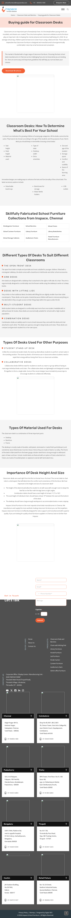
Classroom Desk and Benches (26, 15)
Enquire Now (61, 3)
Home (13, 15)
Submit (40, 620)
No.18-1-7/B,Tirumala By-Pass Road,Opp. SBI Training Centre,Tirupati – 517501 (48, 835)
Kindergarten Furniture (11, 226)
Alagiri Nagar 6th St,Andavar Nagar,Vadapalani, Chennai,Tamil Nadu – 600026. (12, 727)
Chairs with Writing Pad (58, 645)
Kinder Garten (55, 660)
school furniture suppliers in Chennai (40, 514)
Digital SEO (48, 913)
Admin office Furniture (57, 671)
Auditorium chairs (56, 667)
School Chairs (52, 226)
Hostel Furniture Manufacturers (53, 238)
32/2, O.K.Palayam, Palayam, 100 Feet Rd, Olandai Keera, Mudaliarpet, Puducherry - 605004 (14, 781)
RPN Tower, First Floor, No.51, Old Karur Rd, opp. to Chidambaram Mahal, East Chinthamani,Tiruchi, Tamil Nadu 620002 (51, 782)
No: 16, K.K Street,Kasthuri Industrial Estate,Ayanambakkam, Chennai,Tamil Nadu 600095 (48, 889)
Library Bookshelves (55, 231)
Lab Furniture (54, 656)
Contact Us (32, 646)
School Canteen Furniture (12, 231)
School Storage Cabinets (11, 238)
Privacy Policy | (24, 913)
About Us (31, 643)
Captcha (39, 609)
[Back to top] (66, 913)
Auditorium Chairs (32, 238)
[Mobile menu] (63, 9)
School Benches (31, 226)
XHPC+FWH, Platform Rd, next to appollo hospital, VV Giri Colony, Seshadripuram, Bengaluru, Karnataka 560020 (15, 836)
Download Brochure (13, 71)
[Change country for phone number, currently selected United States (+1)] (38, 594)
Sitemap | (32, 913)
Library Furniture (31, 231)
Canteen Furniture (56, 663)
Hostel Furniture (55, 653)
